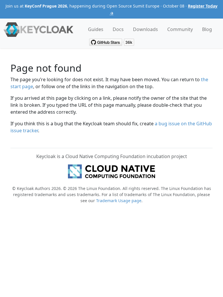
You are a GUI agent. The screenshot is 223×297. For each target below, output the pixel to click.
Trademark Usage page (118, 200)
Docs (118, 29)
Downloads (145, 29)
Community (180, 29)
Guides (95, 29)
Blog (207, 29)
